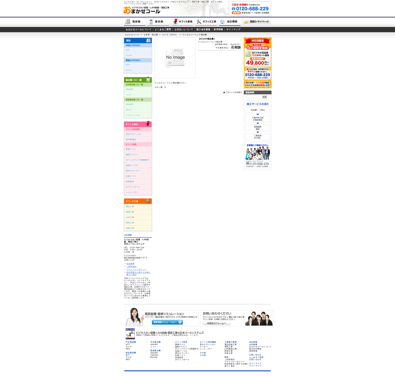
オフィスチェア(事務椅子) (138, 160)
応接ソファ (131, 176)
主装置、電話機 (151, 35)
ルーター (204, 347)
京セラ (129, 110)
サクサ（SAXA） (170, 35)
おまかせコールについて (139, 29)
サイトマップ (233, 29)
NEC (128, 349)
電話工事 (130, 206)
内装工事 (130, 228)
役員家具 (130, 181)
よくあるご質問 (163, 29)
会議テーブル (132, 165)
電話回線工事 (231, 344)
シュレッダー (132, 192)
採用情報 (218, 29)
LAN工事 (130, 217)
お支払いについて (184, 29)
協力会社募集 (203, 29)
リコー (129, 95)
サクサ (129, 55)
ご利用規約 (131, 266)
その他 (203, 355)
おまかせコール (132, 35)
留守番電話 (131, 139)
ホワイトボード (133, 187)
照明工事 (130, 223)
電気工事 (130, 212)
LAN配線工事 (231, 349)
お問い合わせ (255, 359)
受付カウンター (133, 171)
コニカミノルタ (133, 115)
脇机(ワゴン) (132, 154)
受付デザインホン (134, 134)
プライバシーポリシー (136, 269)
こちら (191, 335)
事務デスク (131, 149)
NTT (128, 50)
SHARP (129, 89)
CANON (154, 355)
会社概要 (130, 264)
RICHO (153, 357)
